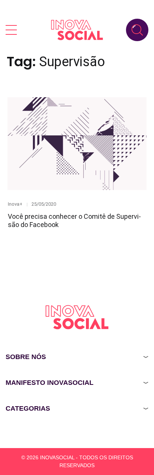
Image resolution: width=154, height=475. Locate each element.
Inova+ (15, 204)
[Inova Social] (77, 29)
